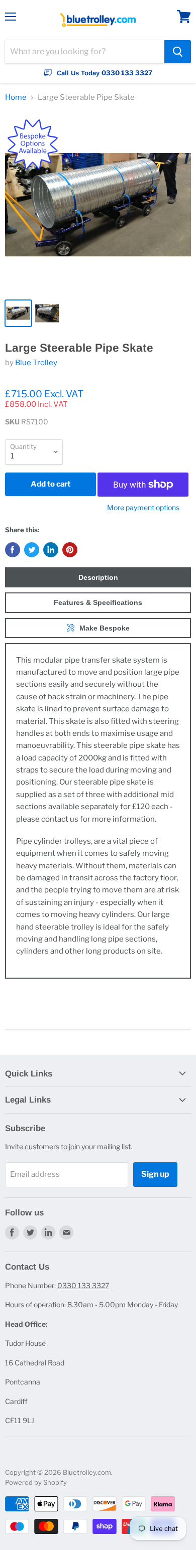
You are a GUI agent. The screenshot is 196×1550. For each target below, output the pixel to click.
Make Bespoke (104, 628)
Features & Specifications (98, 602)
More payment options (143, 508)
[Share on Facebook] (12, 549)
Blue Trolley (36, 362)
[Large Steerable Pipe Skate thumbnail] (18, 313)
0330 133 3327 (83, 1285)
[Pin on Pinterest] (69, 549)
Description (98, 577)
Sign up (155, 1174)
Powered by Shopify (36, 1482)
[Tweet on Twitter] (31, 549)
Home (16, 97)
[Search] (177, 51)
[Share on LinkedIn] (50, 549)
